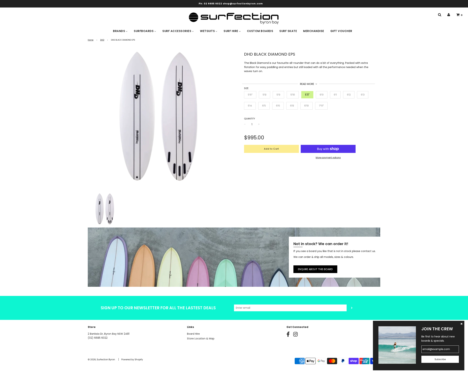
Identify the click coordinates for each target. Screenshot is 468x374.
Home (90, 40)
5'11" (307, 95)
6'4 (250, 106)
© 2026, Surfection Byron (101, 359)
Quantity (249, 118)
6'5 (264, 106)
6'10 (306, 106)
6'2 (349, 95)
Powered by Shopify (132, 359)
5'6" (250, 95)
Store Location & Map (200, 338)
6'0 (322, 95)
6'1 (335, 95)
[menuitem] (120, 31)
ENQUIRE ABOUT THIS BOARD (315, 269)
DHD (102, 40)
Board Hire (193, 334)
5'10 (292, 95)
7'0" (321, 106)
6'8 (292, 106)
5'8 (264, 95)
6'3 (363, 95)
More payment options (328, 157)
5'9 (278, 95)
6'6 (278, 106)
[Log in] (448, 15)
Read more (307, 84)
